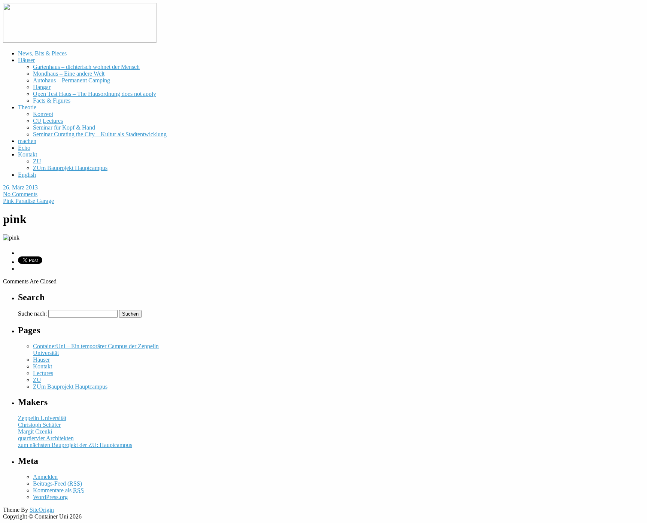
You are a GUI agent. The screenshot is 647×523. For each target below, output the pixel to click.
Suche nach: (32, 313)
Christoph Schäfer (39, 425)
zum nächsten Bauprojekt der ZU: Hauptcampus (75, 445)
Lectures (43, 373)
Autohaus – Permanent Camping (71, 80)
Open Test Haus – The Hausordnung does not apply (94, 94)
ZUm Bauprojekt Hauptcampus (70, 168)
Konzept (43, 114)
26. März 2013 (20, 187)
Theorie (27, 107)
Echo (24, 148)
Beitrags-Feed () (57, 483)
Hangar (42, 87)
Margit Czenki (35, 431)
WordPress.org (50, 497)
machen (27, 141)
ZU (37, 161)
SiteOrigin (42, 510)
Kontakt (27, 154)
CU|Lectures (48, 121)
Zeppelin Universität (42, 418)
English (27, 174)
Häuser (26, 60)
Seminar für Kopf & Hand (64, 127)
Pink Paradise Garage (28, 201)
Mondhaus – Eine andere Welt (68, 73)
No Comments (20, 194)
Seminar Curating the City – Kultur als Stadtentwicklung (100, 134)
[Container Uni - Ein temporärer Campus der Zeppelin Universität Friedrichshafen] (80, 40)
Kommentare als (58, 490)
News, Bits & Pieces (42, 53)
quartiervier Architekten (46, 438)
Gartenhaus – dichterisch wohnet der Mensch (86, 67)
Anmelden (45, 477)
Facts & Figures (51, 100)
